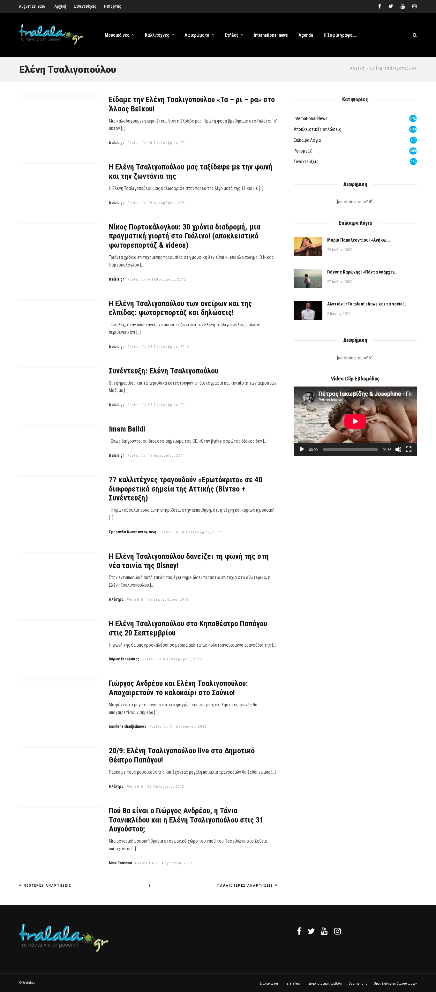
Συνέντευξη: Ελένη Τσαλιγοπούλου (163, 370)
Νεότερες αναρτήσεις (47, 885)
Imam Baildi (127, 429)
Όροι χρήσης (358, 983)
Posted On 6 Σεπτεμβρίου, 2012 (172, 659)
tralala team (293, 983)
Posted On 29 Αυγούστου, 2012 (164, 863)
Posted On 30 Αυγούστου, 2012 (155, 786)
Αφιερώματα (196, 35)
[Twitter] (311, 931)
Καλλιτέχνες (157, 35)
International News (310, 118)
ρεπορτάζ (303, 151)
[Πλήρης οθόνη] (408, 449)
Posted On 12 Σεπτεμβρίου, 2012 (158, 599)
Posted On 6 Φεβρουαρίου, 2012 (156, 279)
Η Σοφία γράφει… (340, 35)
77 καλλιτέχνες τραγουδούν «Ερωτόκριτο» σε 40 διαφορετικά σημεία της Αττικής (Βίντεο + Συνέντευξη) (185, 489)
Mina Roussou (120, 863)
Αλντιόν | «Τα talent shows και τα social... (367, 303)
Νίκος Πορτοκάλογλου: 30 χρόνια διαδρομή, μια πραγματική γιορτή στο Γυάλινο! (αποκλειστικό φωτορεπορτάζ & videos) (184, 236)
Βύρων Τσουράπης (124, 659)
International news (271, 35)
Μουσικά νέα (117, 35)
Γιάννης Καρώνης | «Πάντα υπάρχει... (362, 271)
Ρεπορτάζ (112, 6)
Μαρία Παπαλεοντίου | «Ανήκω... (358, 240)
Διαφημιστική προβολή (325, 983)
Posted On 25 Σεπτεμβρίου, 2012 (158, 347)
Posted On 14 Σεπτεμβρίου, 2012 (190, 532)
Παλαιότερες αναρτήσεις (245, 885)
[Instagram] (414, 6)
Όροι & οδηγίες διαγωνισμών (395, 983)
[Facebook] (299, 931)
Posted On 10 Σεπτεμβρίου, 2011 (158, 143)
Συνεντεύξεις (85, 6)
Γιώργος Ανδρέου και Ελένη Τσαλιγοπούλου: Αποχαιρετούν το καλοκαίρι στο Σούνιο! (178, 688)
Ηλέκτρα (116, 599)
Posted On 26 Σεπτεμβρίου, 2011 (158, 405)
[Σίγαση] (398, 449)
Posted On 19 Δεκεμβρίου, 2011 (157, 203)
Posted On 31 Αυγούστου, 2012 (178, 726)
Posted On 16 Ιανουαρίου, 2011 (156, 455)
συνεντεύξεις (306, 161)
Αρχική (60, 6)
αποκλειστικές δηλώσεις (317, 129)
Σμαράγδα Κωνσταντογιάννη (132, 532)
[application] (355, 421)
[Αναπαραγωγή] (302, 449)
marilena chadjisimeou (127, 726)
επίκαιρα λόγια (307, 140)
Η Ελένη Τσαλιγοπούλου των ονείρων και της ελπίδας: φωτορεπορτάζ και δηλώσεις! (180, 308)
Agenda (305, 35)
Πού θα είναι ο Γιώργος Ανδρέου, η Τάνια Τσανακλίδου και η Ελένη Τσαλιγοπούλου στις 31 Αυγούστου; (186, 820)
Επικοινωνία (269, 983)
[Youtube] (403, 6)
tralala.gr (116, 142)
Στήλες (231, 35)
